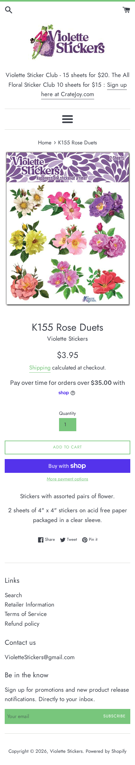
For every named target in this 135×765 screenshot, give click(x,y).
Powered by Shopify (106, 751)
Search (13, 595)
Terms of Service (26, 614)
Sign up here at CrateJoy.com (84, 89)
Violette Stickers (66, 751)
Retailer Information (29, 604)
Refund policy (22, 623)
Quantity (67, 413)
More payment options (67, 479)
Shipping (40, 368)
